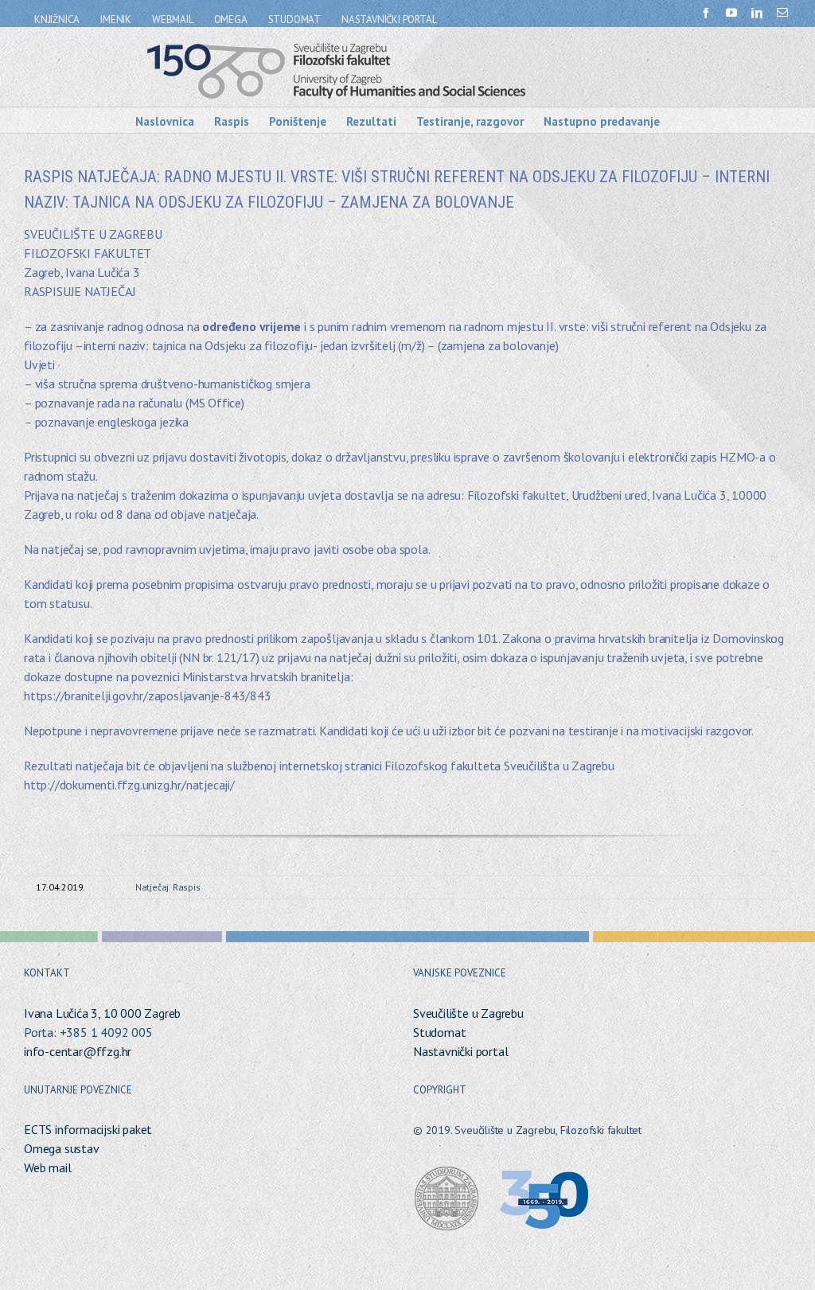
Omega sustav (61, 1148)
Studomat (439, 1032)
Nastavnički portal (460, 1051)
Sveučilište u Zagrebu (468, 1013)
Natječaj (152, 887)
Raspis (187, 887)
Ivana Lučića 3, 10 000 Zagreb (102, 1013)
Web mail (47, 1167)
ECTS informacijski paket (88, 1129)
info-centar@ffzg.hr (77, 1051)
